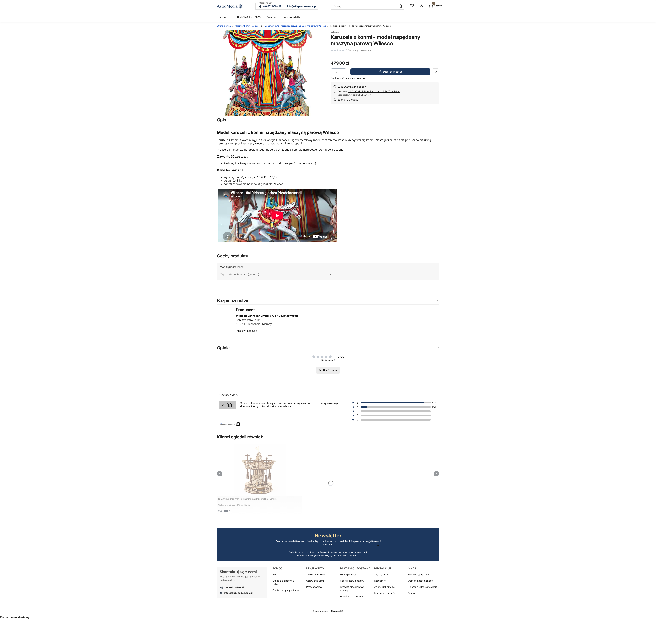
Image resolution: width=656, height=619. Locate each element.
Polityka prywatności (385, 592)
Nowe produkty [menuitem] (291, 17)
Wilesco (335, 32)
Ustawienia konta (315, 580)
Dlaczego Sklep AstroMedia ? (423, 586)
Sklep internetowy (327, 611)
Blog (274, 574)
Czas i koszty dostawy (352, 580)
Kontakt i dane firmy (418, 574)
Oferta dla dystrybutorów (285, 590)
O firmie (412, 592)
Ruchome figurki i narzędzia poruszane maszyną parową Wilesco (295, 26)
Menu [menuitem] (222, 17)
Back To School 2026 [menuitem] (248, 17)
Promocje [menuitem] (271, 17)
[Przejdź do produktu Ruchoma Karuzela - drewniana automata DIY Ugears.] (259, 470)
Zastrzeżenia (381, 574)
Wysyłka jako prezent (351, 596)
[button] (400, 6)
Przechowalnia (314, 586)
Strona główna (224, 26)
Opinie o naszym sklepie (420, 580)
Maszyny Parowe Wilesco (247, 26)
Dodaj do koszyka (392, 71)
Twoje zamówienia (315, 574)
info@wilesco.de (246, 330)
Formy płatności (348, 574)
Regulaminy (380, 580)
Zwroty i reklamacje (384, 586)
